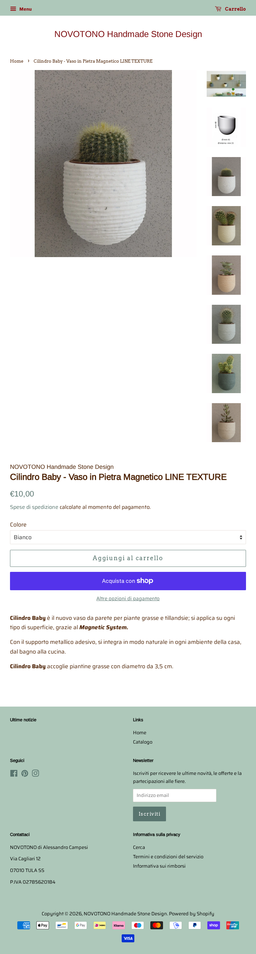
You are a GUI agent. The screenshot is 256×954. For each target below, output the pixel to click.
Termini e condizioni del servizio (168, 856)
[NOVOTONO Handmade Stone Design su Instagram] (35, 774)
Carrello (235, 9)
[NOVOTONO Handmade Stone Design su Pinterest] (24, 774)
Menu (25, 9)
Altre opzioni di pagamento (128, 599)
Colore (18, 524)
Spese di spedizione (34, 507)
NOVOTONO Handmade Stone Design (128, 34)
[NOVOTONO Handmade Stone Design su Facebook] (14, 774)
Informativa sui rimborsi (159, 866)
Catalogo (142, 742)
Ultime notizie (23, 719)
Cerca (139, 847)
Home (16, 61)
